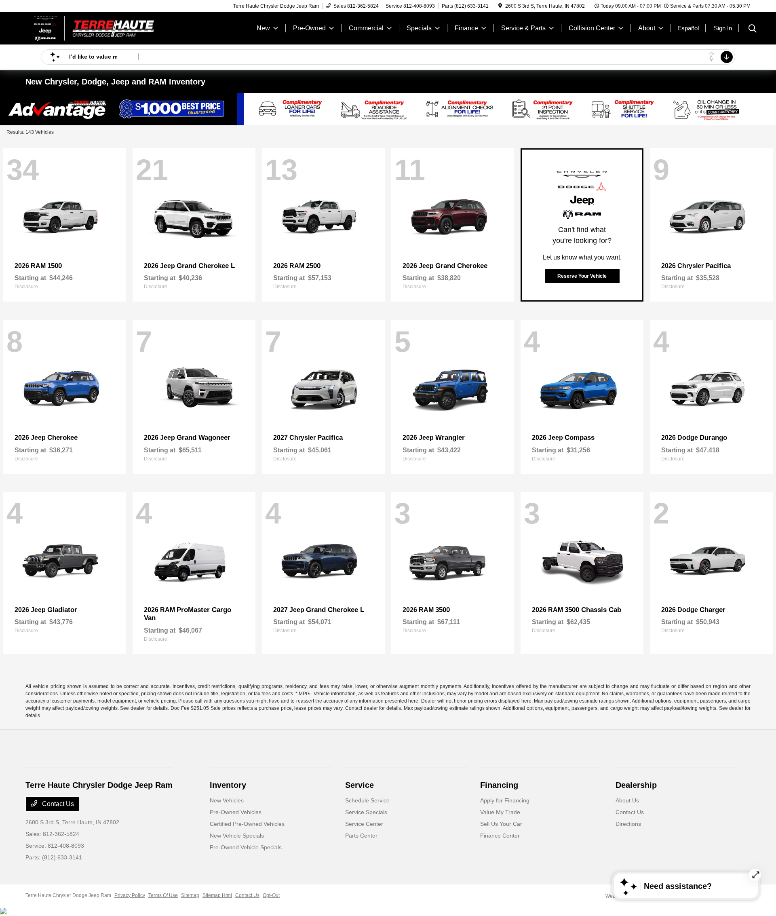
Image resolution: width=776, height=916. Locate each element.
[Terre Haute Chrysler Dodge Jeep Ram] (94, 27)
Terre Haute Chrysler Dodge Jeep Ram (68, 895)
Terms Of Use (163, 895)
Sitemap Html (217, 895)
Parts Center (361, 835)
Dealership (636, 785)
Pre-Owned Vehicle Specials (246, 847)
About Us (627, 800)
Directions (628, 824)
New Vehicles (227, 800)
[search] (753, 29)
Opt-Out (271, 895)
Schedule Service (367, 800)
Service (359, 785)
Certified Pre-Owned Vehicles (247, 824)
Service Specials (366, 812)
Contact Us (57, 803)
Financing (499, 785)
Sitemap (190, 895)
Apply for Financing (504, 800)
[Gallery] (388, 109)
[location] (500, 6)
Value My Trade (500, 812)
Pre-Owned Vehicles (235, 812)
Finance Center (500, 835)
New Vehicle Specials (237, 835)
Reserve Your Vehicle (582, 276)
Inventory (228, 785)
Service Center (364, 824)
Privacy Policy (129, 895)
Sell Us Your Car (501, 824)
